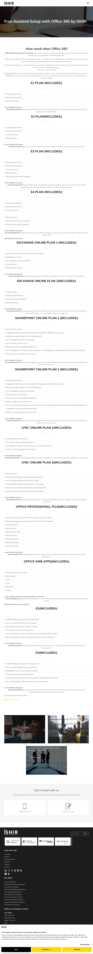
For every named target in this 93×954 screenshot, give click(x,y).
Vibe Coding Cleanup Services (14, 899)
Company (7, 854)
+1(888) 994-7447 (24, 812)
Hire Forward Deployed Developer (15, 889)
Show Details (84, 944)
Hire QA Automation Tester (13, 897)
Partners (7, 862)
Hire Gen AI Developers (11, 887)
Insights (6, 857)
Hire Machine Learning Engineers (14, 884)
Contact (6, 867)
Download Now (35, 757)
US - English (75, 833)
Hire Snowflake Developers (13, 892)
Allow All (77, 949)
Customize (45, 949)
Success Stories (9, 859)
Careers (6, 864)
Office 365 (8, 73)
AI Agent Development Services (14, 902)
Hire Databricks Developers (13, 894)
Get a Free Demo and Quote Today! (15, 695)
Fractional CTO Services (12, 905)
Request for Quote (68, 812)
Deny (16, 949)
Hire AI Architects (10, 882)
